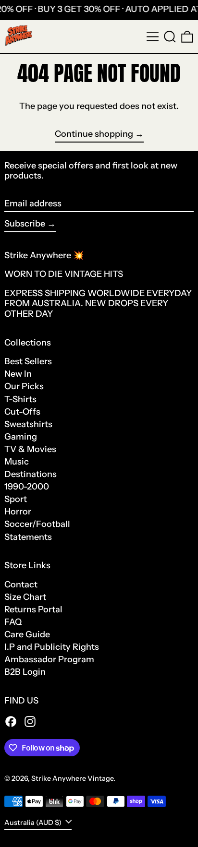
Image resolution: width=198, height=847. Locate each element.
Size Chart (25, 597)
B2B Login (25, 672)
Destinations (30, 474)
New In (18, 374)
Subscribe (24, 223)
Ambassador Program (49, 659)
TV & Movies (30, 449)
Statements (28, 537)
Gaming (20, 436)
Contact (20, 584)
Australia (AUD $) (33, 822)
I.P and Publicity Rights (51, 647)
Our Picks (24, 386)
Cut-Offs (22, 411)
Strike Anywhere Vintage (72, 778)
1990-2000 (26, 486)
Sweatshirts (28, 424)
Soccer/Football (37, 524)
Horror (17, 511)
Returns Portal (33, 609)
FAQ (13, 622)
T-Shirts (20, 399)
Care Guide (27, 634)
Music (16, 461)
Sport (15, 499)
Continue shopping (94, 134)
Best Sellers (28, 361)
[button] (169, 37)
